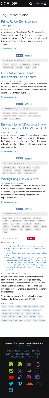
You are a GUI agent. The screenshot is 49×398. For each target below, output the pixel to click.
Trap (27, 67)
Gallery (14, 357)
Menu (39, 3)
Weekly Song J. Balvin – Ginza (20, 179)
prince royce (25, 64)
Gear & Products (24, 354)
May (4, 132)
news (25, 316)
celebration (6, 310)
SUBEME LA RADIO (9, 173)
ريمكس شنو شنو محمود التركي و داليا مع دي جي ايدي (24, 246)
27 (7, 81)
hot (18, 223)
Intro (15, 316)
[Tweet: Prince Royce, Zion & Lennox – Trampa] (28, 55)
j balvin (37, 223)
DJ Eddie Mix (37, 310)
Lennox (14, 64)
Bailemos (6, 113)
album (4, 306)
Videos (17, 351)
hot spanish (27, 223)
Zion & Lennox (15, 119)
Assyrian (19, 306)
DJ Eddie (21, 29)
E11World (31, 299)
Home (8, 351)
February (7, 183)
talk (28, 60)
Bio (22, 357)
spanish (36, 64)
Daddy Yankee (16, 221)
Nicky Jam (15, 226)
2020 (12, 29)
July (5, 81)
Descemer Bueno (9, 167)
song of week (21, 60)
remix (36, 226)
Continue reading (9, 48)
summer (13, 229)
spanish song (8, 67)
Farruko (41, 221)
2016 (13, 183)
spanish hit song (34, 116)
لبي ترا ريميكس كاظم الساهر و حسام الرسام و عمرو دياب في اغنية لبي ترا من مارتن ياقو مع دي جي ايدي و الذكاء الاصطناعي (26, 267)
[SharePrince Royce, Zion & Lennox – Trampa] (19, 55)
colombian (37, 218)
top (21, 229)
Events (9, 354)
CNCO (15, 113)
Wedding (42, 320)
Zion (34, 67)
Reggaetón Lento (9, 116)
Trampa (19, 67)
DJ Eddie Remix (7, 313)
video (35, 320)
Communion (27, 310)
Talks (37, 354)
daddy (5, 221)
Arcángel (26, 218)
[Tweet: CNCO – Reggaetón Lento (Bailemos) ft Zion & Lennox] (28, 104)
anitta (17, 218)
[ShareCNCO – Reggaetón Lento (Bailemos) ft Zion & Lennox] (19, 104)
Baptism (27, 306)
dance (5, 64)
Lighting (36, 351)
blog (14, 60)
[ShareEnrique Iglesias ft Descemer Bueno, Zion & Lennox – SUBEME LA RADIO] (19, 158)
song (5, 229)
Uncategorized (25, 320)
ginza (5, 223)
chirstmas (17, 310)
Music (26, 351)
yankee (37, 229)
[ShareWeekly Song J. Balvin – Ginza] (19, 209)
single (44, 226)
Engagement (18, 313)
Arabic (11, 306)
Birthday (35, 306)
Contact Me (32, 357)
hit (12, 223)
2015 (4, 218)
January (6, 29)
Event (28, 313)
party (39, 316)
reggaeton (33, 113)
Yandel (28, 229)
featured (35, 313)
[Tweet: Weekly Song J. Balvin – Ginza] (28, 209)
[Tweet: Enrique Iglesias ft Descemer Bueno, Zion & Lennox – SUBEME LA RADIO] (28, 158)
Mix (20, 316)
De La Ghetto (29, 221)
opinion (32, 316)
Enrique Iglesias (24, 167)
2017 (10, 81)
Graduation (6, 316)
